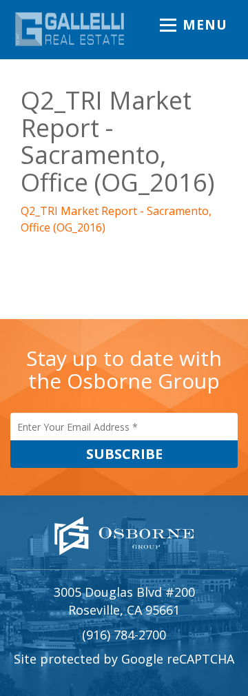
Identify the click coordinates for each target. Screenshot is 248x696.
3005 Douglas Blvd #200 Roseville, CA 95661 (124, 601)
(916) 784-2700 (124, 634)
